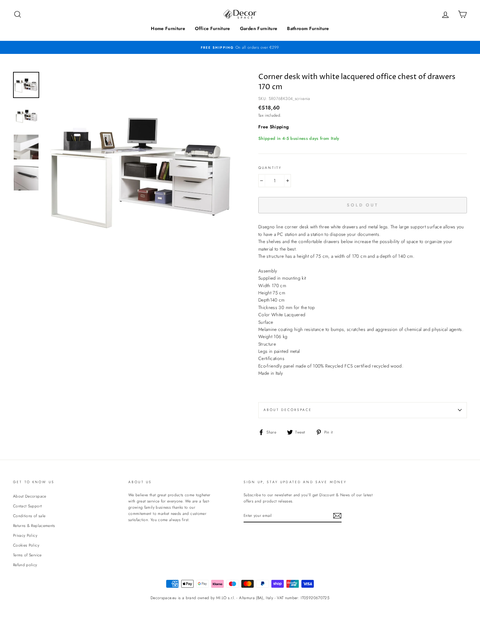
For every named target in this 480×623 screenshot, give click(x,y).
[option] (240, 47)
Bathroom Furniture (308, 28)
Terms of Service (27, 555)
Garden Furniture (259, 28)
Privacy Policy (25, 535)
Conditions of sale (29, 515)
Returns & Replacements (34, 525)
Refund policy (25, 564)
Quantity (270, 167)
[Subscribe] (337, 516)
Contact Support (27, 506)
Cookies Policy (26, 545)
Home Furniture (168, 28)
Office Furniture (212, 28)
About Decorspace (288, 409)
